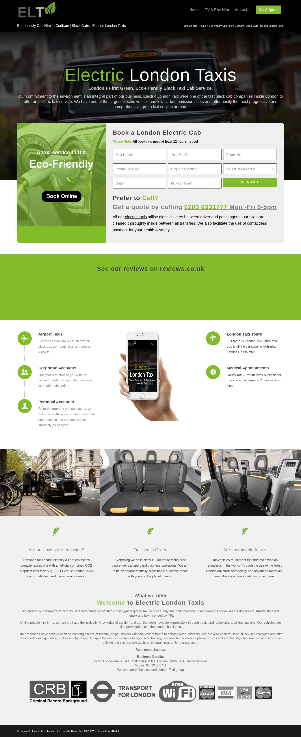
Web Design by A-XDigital (105, 731)
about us (158, 649)
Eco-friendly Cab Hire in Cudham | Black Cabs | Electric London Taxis (71, 26)
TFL (171, 615)
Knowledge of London (113, 622)
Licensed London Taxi (159, 670)
